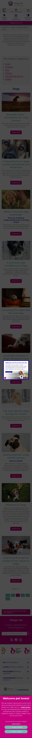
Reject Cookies (17, 731)
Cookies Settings (16, 723)
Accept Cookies (17, 727)
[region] (16, 717)
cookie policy (25, 707)
